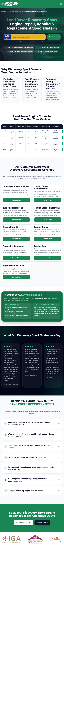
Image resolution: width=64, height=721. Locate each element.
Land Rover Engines (15, 11)
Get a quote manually (38, 41)
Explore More (16, 200)
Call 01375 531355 (24, 522)
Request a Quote (42, 522)
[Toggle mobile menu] (61, 4)
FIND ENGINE (55, 37)
